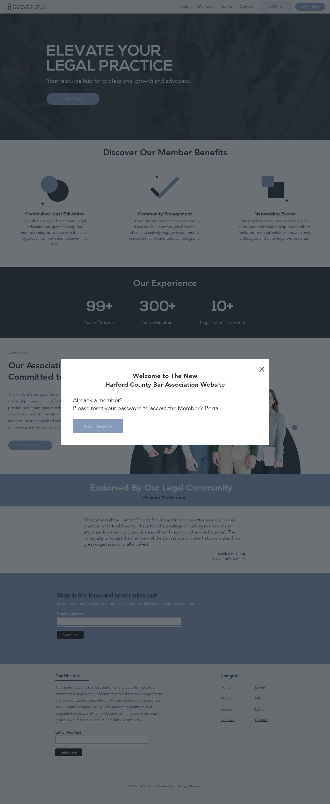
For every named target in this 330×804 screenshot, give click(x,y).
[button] (261, 369)
